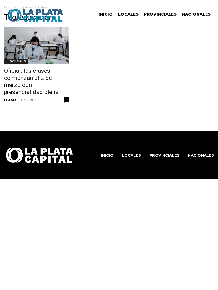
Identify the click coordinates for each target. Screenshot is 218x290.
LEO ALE (10, 99)
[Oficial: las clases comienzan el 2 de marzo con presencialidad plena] (36, 45)
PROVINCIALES (16, 61)
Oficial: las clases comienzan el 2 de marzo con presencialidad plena (31, 81)
